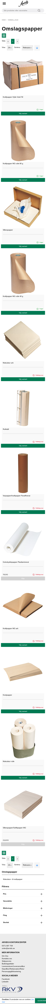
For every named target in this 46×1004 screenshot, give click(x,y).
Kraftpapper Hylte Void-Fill (13, 97)
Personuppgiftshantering (11, 971)
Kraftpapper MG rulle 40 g (13, 296)
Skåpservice (6, 961)
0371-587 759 (7, 946)
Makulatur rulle (8, 761)
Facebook (6, 979)
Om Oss (5, 956)
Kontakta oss (7, 958)
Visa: (4, 47)
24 (9, 48)
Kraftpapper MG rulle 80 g (13, 163)
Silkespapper (8, 230)
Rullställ (6, 429)
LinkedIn (5, 982)
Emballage (13, 20)
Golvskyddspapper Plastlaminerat (16, 562)
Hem (4, 20)
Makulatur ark (8, 363)
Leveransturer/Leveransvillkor (13, 966)
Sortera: (17, 47)
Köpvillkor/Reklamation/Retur (13, 969)
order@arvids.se (8, 948)
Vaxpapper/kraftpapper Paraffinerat (16, 496)
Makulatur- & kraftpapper (12, 879)
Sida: (4, 41)
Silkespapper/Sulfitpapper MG (14, 828)
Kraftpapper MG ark (10, 628)
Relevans (26, 48)
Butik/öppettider (8, 964)
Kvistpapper (7, 695)
